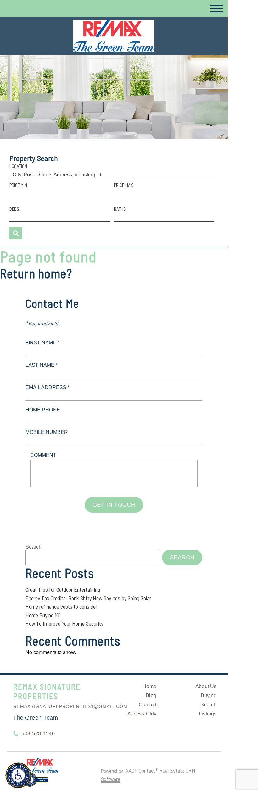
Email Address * (47, 387)
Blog (151, 695)
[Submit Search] (15, 233)
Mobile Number (46, 432)
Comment (43, 455)
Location (18, 166)
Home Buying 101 (43, 615)
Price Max (123, 185)
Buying (209, 695)
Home (149, 686)
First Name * (42, 342)
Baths (120, 209)
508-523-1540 (38, 733)
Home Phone (42, 409)
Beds (14, 209)
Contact (147, 704)
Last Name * (41, 365)
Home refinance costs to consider (61, 606)
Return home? (36, 273)
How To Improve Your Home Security (64, 623)
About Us (206, 686)
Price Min (18, 185)
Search (33, 546)
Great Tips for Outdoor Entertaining (62, 589)
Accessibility (141, 713)
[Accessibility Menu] (18, 775)
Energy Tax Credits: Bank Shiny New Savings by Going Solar (88, 598)
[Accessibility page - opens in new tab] (35, 782)
